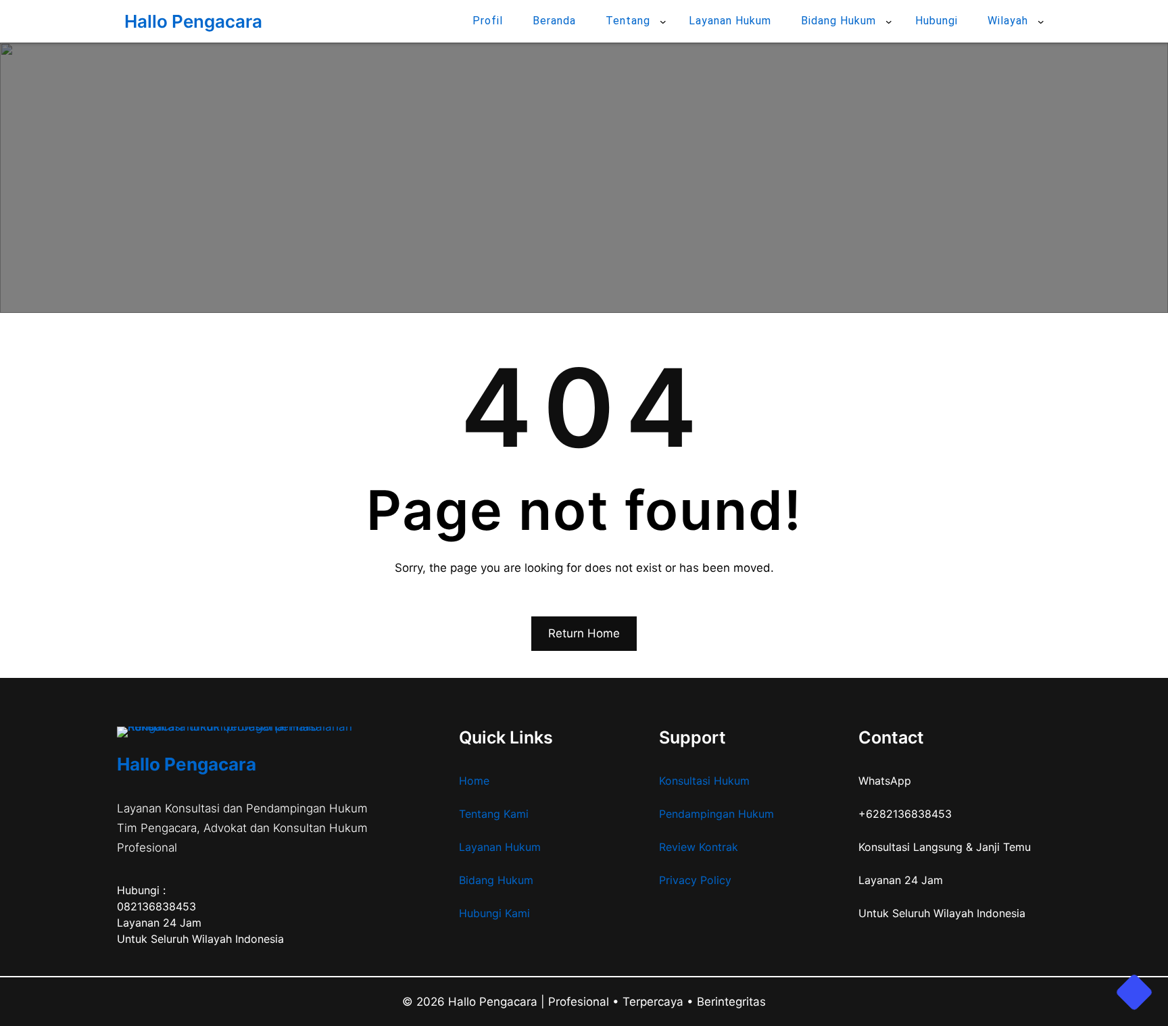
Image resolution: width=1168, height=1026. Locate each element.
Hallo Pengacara (193, 21)
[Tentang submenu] (663, 21)
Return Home (584, 633)
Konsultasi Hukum (704, 780)
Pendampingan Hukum (716, 814)
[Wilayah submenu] (1041, 21)
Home (474, 780)
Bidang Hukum (496, 880)
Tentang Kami (494, 814)
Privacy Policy (695, 880)
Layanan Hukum (500, 847)
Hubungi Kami (494, 913)
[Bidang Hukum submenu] (888, 21)
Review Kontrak (698, 847)
